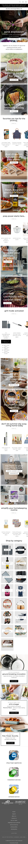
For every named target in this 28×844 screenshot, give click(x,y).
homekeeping (14, 473)
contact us (13, 818)
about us (14, 816)
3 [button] (14, 41)
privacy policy (14, 826)
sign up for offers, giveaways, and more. (14, 837)
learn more (14, 712)
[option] (14, 6)
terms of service (14, 824)
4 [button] (17, 41)
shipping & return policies (14, 822)
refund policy (14, 829)
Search (14, 813)
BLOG (14, 811)
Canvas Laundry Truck (14, 470)
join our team (14, 820)
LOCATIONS (14, 833)
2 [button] (10, 41)
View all (14, 123)
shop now (14, 195)
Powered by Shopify (14, 842)
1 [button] (7, 41)
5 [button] (20, 41)
